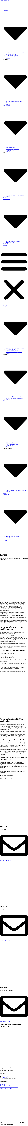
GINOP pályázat (6, 243)
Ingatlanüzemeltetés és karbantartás (14, 101)
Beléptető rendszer (10, 150)
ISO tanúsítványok (10, 242)
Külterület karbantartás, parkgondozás (14, 102)
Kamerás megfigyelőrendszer (12, 149)
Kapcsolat (5, 245)
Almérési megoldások (11, 54)
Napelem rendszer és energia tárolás (14, 56)
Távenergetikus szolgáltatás (12, 55)
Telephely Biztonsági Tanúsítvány (13, 241)
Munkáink (8, 58)
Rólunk (4, 197)
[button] (14, 275)
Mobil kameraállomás (11, 147)
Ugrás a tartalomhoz (4, 0)
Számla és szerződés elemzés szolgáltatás (15, 52)
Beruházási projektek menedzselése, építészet (16, 195)
